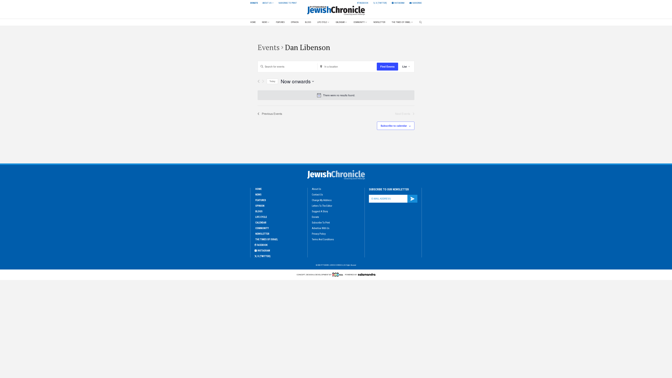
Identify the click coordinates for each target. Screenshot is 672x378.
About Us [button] (266, 3)
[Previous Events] (259, 81)
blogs (258, 211)
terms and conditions (323, 239)
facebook (262, 245)
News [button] (264, 22)
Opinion (295, 22)
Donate (254, 3)
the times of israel (266, 239)
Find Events (387, 66)
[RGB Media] (338, 274)
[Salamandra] (366, 274)
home (258, 189)
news (258, 194)
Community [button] (359, 22)
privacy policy (319, 233)
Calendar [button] (340, 22)
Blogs (308, 22)
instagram (263, 250)
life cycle (261, 217)
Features (280, 22)
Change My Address (322, 200)
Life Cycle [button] (322, 22)
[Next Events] (263, 81)
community (262, 228)
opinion (259, 205)
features (260, 200)
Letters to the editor (322, 205)
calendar (260, 222)
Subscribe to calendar (394, 125)
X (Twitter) (264, 256)
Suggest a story (320, 211)
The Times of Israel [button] (401, 22)
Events (269, 47)
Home (253, 22)
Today (272, 81)
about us (316, 189)
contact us (317, 194)
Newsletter (379, 22)
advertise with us (320, 228)
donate (315, 217)
